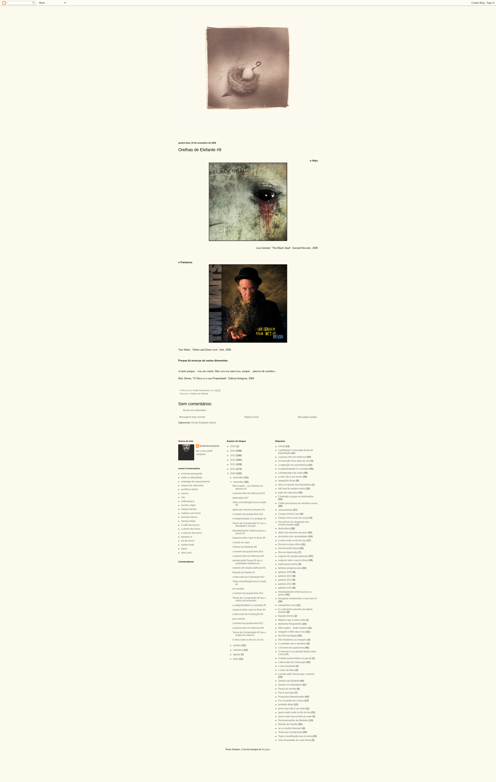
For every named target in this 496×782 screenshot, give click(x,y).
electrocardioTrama (288, 548)
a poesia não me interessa (292, 457)
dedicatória (284, 528)
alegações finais (286, 480)
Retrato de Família (288, 724)
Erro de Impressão (288, 552)
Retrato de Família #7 (243, 572)
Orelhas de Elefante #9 (244, 547)
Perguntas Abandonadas (291, 696)
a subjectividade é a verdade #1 (249, 605)
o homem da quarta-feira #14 (247, 551)
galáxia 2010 (285, 576)
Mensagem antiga (307, 417)
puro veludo (238, 618)
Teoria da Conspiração (290, 732)
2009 (233, 473)
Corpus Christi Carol (289, 514)
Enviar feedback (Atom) (203, 422)
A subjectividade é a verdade (293, 468)
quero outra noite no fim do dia (294, 712)
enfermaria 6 (188, 501)
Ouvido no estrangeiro (290, 684)
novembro (238, 482)
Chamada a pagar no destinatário (296, 496)
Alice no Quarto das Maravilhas (294, 484)
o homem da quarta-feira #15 (247, 514)
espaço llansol (188, 509)
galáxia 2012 (285, 584)
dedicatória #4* (240, 498)
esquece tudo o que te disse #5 (248, 537)
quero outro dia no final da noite (295, 716)
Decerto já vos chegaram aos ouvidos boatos (293, 523)
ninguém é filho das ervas (291, 631)
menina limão (188, 521)
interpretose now (287, 605)
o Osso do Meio (286, 670)
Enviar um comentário (194, 410)
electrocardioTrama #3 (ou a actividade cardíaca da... (247, 562)
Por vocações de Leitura (291, 700)
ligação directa (286, 616)
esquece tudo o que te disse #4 (248, 609)
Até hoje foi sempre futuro (291, 488)
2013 (233, 455)
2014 (233, 450)
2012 (233, 460)
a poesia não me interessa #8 (248, 628)
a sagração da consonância (292, 465)
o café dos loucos (190, 525)
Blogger (266, 749)
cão (183, 497)
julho (236, 659)
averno (185, 493)
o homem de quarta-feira (291, 647)
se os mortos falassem (290, 728)
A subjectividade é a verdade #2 (249, 518)
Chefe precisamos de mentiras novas (297, 503)
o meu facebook (286, 666)
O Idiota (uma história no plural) (294, 658)
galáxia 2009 (285, 572)
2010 (233, 469)
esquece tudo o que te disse (293, 560)
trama (184, 548)
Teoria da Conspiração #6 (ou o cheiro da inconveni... (249, 599)
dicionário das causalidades (293, 536)
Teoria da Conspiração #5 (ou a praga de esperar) (249, 633)
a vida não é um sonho (290, 476)
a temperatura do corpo (290, 473)
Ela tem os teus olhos (289, 544)
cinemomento (285, 510)
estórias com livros (191, 513)
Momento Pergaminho (290, 623)
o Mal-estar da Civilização (292, 662)
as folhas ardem (189, 489)
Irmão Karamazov (210, 446)
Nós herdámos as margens (292, 639)
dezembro (238, 477)
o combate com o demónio (292, 643)
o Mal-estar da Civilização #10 (248, 577)
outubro (237, 645)
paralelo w (186, 536)
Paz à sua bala (286, 692)
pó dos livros (188, 540)
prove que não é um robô (291, 708)
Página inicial (251, 417)
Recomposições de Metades (293, 720)
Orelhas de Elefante (199, 393)
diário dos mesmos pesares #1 (248, 509)
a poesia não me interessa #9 (248, 556)
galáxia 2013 (285, 587)
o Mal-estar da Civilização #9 (247, 614)
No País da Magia (287, 635)
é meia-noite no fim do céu (292, 540)
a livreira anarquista (191, 473)
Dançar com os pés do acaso (293, 517)
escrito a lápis (188, 505)
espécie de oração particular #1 (249, 567)
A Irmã (281, 446)
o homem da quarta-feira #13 (247, 593)
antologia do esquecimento (195, 481)
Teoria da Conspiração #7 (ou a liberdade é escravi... (249, 524)
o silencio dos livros (191, 533)
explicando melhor (288, 564)
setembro (238, 650)
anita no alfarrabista (191, 477)
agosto (237, 654)
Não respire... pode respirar (292, 628)
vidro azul (186, 552)
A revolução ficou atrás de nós (294, 461)
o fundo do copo (241, 542)
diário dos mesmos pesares (292, 532)
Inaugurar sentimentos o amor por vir (297, 598)
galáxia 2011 (285, 580)
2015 (233, 446)
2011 (233, 464)
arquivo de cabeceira (192, 485)
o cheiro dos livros (190, 529)
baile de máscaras (288, 492)
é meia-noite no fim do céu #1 (248, 639)
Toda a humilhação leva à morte (295, 736)
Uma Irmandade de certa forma (294, 740)
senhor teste (187, 544)
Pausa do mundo (287, 688)
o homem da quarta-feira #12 (247, 623)
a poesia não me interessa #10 (248, 493)
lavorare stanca (189, 517)
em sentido (238, 588)
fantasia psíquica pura (289, 568)
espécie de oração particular (293, 556)
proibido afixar (285, 704)
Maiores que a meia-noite (291, 620)
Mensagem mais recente (192, 417)
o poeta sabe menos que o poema (296, 674)
